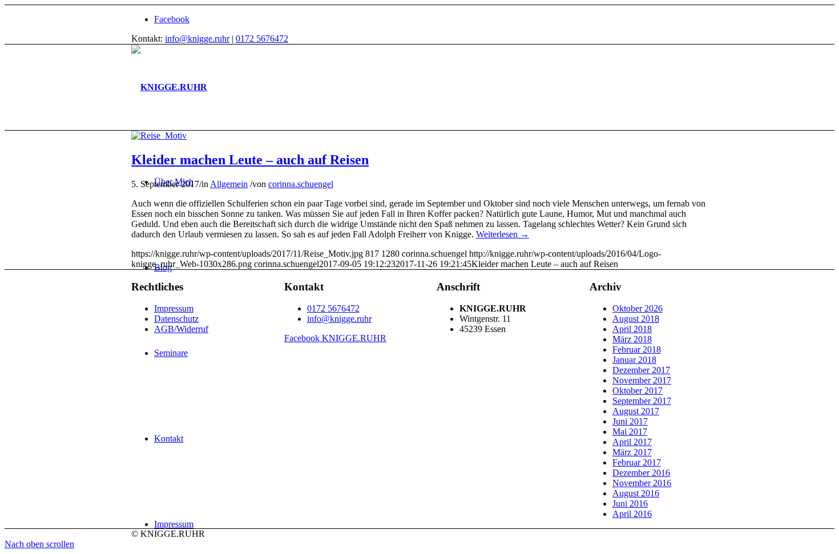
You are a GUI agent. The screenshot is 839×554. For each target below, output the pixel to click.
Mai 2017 (629, 431)
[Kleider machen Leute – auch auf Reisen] (159, 135)
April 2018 (632, 329)
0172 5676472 (262, 38)
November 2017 (641, 380)
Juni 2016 (630, 503)
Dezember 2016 (641, 473)
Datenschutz (176, 318)
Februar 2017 (636, 462)
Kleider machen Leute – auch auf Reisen (250, 159)
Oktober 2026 (637, 308)
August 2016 (635, 493)
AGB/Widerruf (181, 329)
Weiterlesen (502, 234)
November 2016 (641, 483)
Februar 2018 (636, 349)
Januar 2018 (634, 360)
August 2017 (635, 411)
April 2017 (632, 442)
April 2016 (632, 514)
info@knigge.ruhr (197, 38)
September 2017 (641, 401)
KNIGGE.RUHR (335, 338)
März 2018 (632, 339)
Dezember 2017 (641, 370)
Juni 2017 (630, 421)
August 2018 (635, 318)
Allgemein (229, 184)
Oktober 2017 (637, 390)
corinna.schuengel (300, 184)
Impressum (173, 308)
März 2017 (632, 452)
